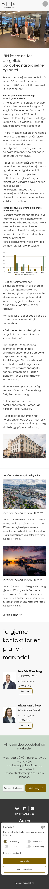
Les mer (25, 691)
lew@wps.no (24, 686)
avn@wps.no (24, 720)
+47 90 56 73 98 (26, 681)
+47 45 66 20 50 (26, 715)
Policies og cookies (24, 883)
